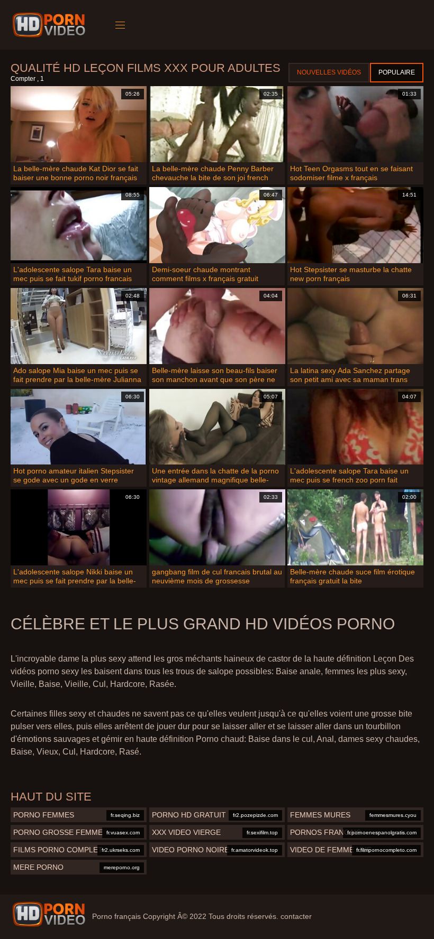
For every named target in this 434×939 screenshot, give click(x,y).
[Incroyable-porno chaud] (51, 25)
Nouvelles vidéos (329, 72)
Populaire (396, 72)
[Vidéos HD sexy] (49, 914)
